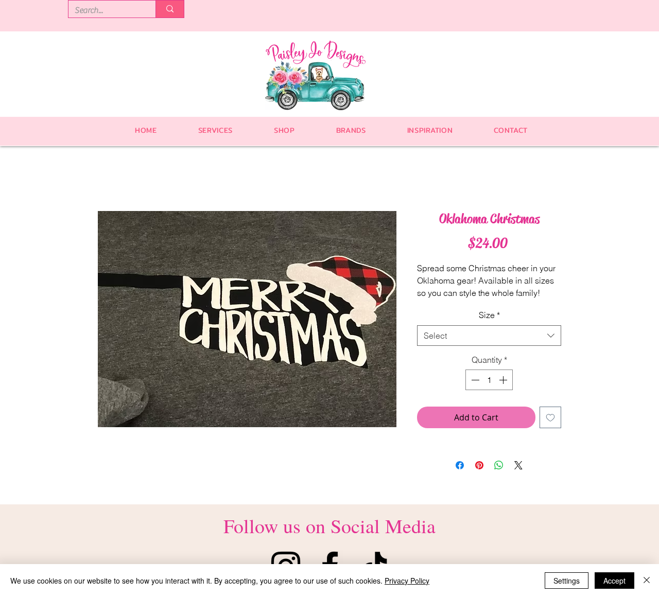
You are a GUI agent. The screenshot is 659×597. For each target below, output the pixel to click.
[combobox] (489, 335)
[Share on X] (518, 465)
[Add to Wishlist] (550, 417)
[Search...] (169, 9)
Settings (566, 580)
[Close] (646, 580)
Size (489, 315)
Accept (614, 580)
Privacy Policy (407, 580)
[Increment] (504, 380)
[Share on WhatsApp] (499, 465)
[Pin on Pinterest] (479, 465)
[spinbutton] (489, 380)
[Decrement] (474, 380)
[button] (284, 130)
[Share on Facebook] (460, 465)
